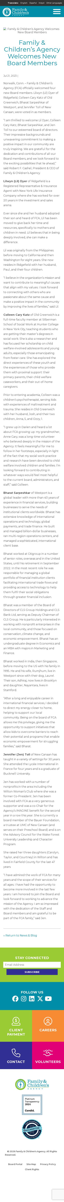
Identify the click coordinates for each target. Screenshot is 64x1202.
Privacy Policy (48, 1164)
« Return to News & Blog (20, 935)
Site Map (31, 1164)
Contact (16, 1062)
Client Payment (16, 1032)
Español (33, 3)
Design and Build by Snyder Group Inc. (37, 1155)
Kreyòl (41, 3)
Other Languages (54, 3)
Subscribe (32, 972)
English (23, 3)
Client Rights (32, 1169)
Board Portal (15, 1164)
